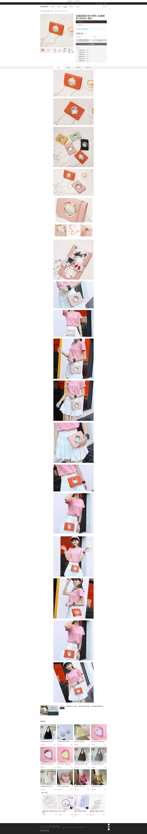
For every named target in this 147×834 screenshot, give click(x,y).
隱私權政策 (58, 827)
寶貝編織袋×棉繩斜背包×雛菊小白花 (97, 811)
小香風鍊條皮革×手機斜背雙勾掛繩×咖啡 (49, 811)
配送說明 (67, 827)
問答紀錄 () (78, 67)
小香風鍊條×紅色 (81, 58)
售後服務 (71, 827)
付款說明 (63, 827)
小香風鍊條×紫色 (81, 60)
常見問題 (80, 827)
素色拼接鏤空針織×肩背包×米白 (47, 786)
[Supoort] (109, 824)
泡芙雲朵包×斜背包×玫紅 (79, 786)
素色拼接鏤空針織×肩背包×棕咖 (81, 763)
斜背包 (52, 11)
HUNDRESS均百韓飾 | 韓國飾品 (45, 11)
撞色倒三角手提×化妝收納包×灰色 (47, 763)
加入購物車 (91, 44)
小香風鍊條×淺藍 (81, 56)
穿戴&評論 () (88, 67)
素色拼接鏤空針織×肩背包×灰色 (98, 763)
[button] (42, 30)
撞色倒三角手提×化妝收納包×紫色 (98, 741)
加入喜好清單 (99, 40)
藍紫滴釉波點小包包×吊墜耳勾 (63, 741)
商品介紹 (58, 67)
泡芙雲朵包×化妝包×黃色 (79, 741)
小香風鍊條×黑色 (81, 52)
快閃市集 (45, 827)
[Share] (109, 827)
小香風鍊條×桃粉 (81, 54)
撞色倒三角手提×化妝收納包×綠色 (64, 763)
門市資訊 (41, 827)
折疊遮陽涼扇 (80, 21)
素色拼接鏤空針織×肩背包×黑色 (47, 741)
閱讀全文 (62, 708)
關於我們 (75, 827)
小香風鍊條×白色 (81, 50)
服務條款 (50, 827)
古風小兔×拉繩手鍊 (62, 811)
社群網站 (84, 827)
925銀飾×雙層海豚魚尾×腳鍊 (80, 811)
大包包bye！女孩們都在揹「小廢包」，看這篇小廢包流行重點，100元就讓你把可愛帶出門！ (82, 706)
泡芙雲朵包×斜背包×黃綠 (96, 786)
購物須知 (54, 827)
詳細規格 (68, 67)
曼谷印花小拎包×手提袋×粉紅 (63, 786)
